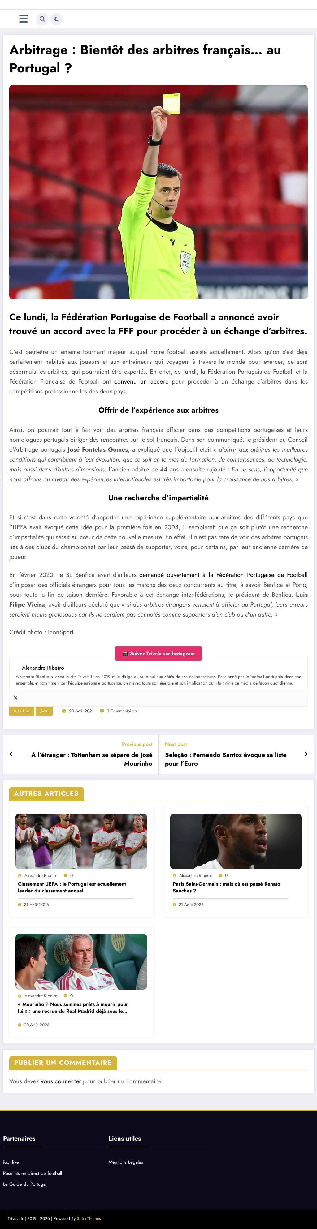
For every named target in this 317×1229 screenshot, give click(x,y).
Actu (44, 711)
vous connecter (61, 1081)
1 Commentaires (122, 711)
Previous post (137, 744)
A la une (22, 711)
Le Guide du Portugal (24, 1184)
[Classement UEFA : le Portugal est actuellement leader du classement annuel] (81, 841)
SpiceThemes (89, 1218)
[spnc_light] (56, 19)
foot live (11, 1162)
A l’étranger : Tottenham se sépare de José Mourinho (91, 759)
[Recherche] (42, 19)
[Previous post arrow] (11, 754)
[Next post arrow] (306, 754)
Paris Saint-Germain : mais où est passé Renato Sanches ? (226, 887)
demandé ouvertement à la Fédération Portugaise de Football (223, 574)
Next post (176, 744)
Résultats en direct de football (32, 1173)
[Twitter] (15, 698)
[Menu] (23, 19)
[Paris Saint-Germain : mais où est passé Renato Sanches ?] (236, 841)
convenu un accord (141, 381)
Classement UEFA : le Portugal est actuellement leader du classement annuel (72, 887)
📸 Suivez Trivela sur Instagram (158, 653)
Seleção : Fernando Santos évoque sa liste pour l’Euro (225, 759)
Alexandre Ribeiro (41, 875)
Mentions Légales (126, 1162)
